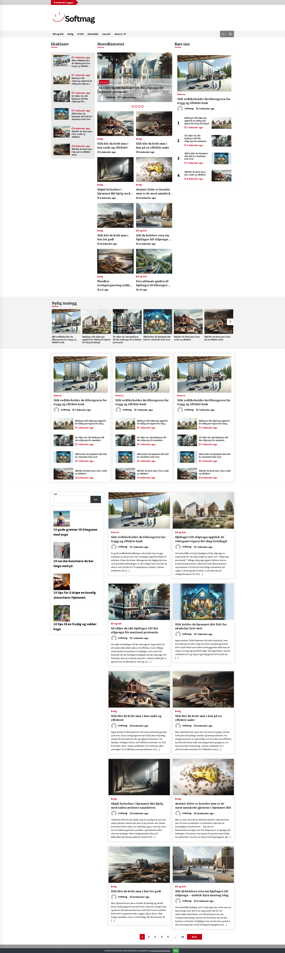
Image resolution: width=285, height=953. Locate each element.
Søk (55, 494)
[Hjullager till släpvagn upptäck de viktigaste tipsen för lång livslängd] (61, 78)
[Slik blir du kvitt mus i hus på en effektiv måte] (61, 149)
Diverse (119, 34)
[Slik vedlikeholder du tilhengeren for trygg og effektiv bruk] (61, 61)
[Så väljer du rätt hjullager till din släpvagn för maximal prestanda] (61, 96)
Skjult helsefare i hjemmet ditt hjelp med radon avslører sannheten (113, 191)
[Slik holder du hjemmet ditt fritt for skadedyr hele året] (61, 114)
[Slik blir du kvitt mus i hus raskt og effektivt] (61, 131)
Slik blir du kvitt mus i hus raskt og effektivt (82, 134)
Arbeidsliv (93, 34)
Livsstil (106, 34)
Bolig (70, 34)
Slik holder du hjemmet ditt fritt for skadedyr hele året (82, 116)
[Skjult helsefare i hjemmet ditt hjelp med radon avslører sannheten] (115, 169)
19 (182, 936)
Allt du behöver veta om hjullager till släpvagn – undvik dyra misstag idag (154, 237)
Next (230, 322)
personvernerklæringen (160, 950)
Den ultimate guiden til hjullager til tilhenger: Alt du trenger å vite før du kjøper (152, 283)
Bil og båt (58, 34)
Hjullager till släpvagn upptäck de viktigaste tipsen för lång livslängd (82, 81)
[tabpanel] (134, 77)
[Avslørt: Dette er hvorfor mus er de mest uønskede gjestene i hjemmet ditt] (154, 169)
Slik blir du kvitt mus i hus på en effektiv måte (82, 152)
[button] (223, 34)
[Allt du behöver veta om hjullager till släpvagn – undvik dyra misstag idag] (154, 215)
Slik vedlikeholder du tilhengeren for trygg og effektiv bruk (81, 63)
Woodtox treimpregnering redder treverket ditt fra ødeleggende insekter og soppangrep (114, 283)
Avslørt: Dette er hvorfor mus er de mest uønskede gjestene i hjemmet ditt (154, 191)
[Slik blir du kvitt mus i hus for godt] (115, 215)
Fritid (80, 34)
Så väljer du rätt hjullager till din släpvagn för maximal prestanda (81, 99)
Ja (176, 951)
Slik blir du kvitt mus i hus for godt (112, 237)
